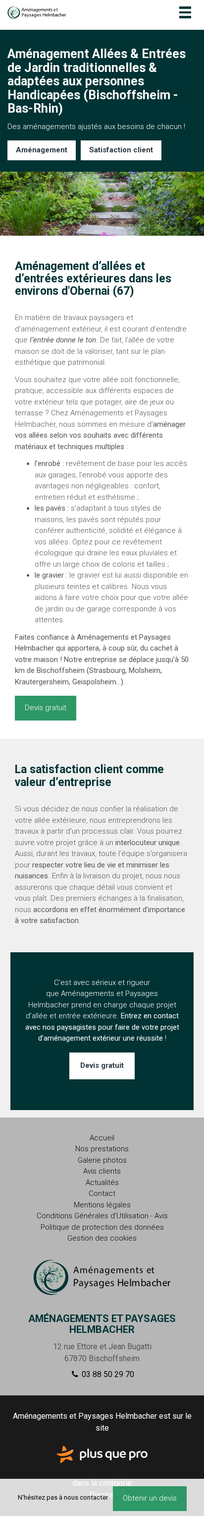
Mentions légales (102, 1204)
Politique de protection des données (102, 1227)
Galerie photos (102, 1160)
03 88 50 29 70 (107, 1374)
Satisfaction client (121, 149)
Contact (102, 1193)
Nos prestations (102, 1148)
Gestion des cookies (102, 1238)
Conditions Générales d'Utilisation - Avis (102, 1215)
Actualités (102, 1182)
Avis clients (102, 1171)
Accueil (102, 1137)
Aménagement (41, 149)
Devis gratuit (45, 707)
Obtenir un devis (150, 1498)
